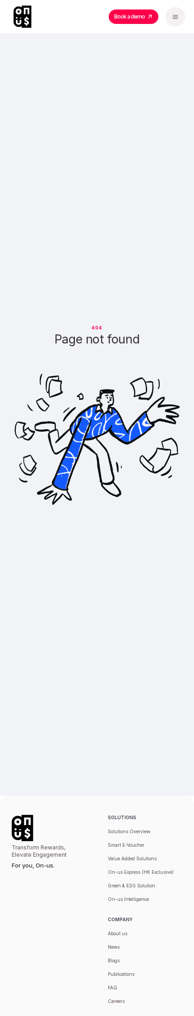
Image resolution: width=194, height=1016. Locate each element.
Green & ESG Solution (131, 885)
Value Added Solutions (132, 858)
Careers (116, 1001)
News (114, 947)
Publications (121, 974)
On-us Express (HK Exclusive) (141, 872)
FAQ (112, 987)
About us (117, 933)
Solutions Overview (129, 831)
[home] (27, 16)
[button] (175, 17)
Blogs (114, 960)
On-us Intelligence (128, 899)
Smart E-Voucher (126, 845)
